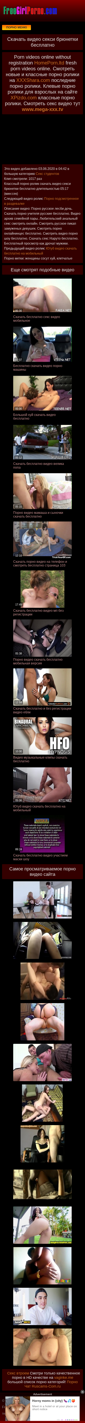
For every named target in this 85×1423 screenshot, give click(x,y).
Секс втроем (18, 1373)
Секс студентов (47, 173)
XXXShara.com (33, 80)
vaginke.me (63, 1377)
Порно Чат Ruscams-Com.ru (51, 1384)
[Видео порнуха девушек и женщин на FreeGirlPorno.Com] (30, 10)
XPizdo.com (24, 97)
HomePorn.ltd (49, 63)
